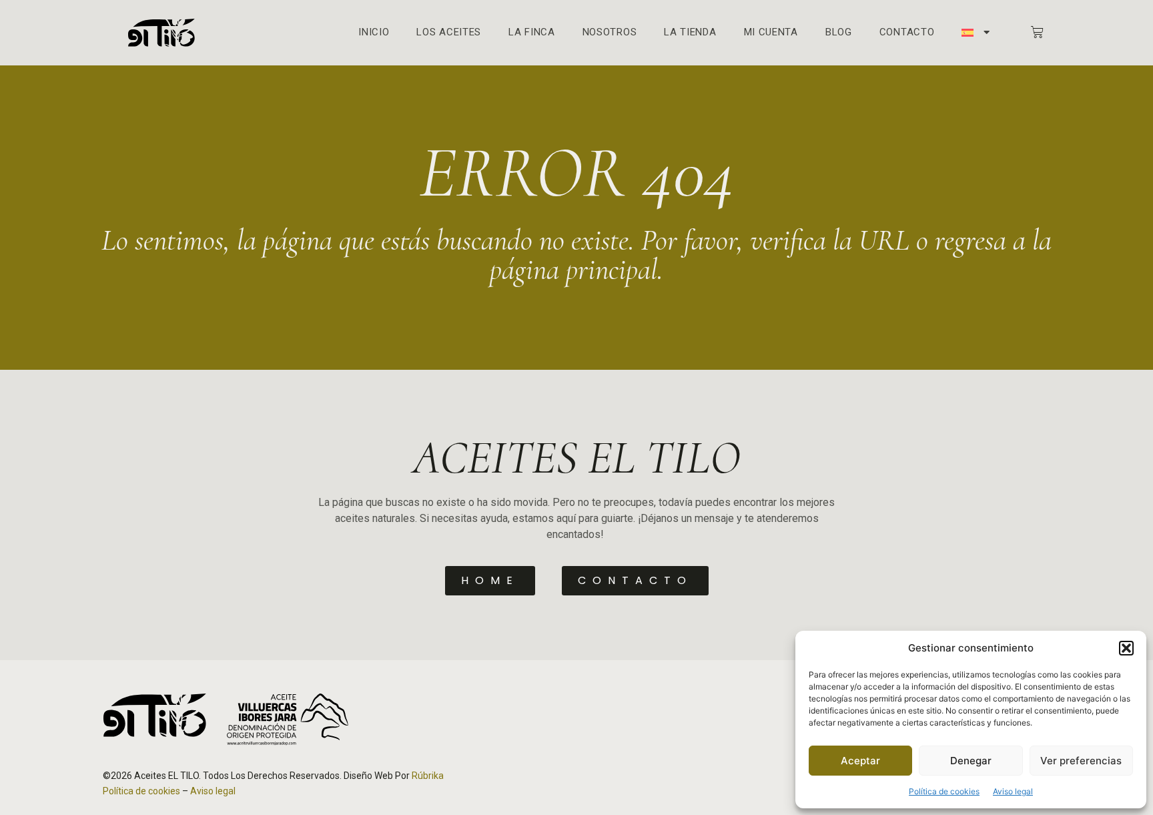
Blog (838, 32)
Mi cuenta (771, 32)
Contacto (907, 32)
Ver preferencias (1081, 760)
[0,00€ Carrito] (1037, 32)
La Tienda (690, 32)
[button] (1126, 648)
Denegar (971, 760)
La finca (531, 32)
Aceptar (860, 760)
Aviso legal (1013, 791)
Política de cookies (944, 791)
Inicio (373, 32)
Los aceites (448, 32)
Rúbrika (428, 775)
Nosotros (610, 32)
